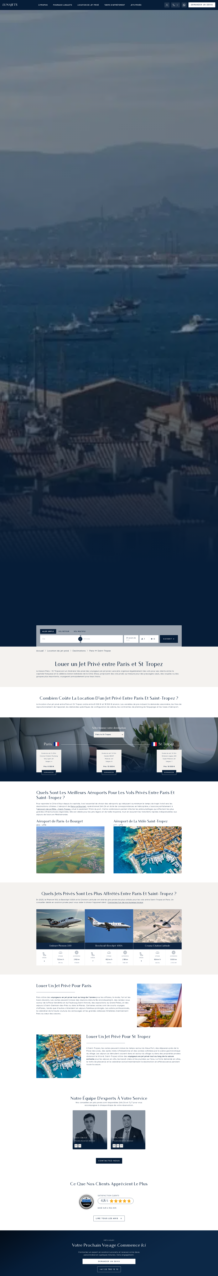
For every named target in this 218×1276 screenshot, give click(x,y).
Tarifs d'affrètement (114, 5)
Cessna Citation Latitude (157, 946)
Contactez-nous (109, 1161)
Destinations (79, 651)
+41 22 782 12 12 (109, 1269)
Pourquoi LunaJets (62, 5)
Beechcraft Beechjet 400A (108, 946)
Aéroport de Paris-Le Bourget (59, 821)
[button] (175, 4)
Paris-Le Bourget (78, 806)
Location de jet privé (88, 5)
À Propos (43, 5)
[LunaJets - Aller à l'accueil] (10, 5)
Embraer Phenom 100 (61, 946)
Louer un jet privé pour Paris (64, 986)
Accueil (40, 651)
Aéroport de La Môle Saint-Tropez (141, 821)
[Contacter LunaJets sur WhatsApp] (184, 4)
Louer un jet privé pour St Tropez (118, 1037)
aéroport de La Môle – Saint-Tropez (54, 809)
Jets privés (135, 5)
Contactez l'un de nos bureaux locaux (125, 902)
